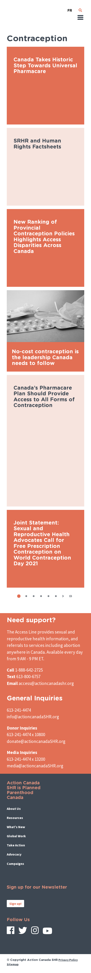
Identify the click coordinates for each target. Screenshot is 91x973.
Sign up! (15, 903)
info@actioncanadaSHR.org (33, 717)
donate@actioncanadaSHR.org (36, 741)
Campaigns (15, 863)
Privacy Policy (68, 960)
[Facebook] (10, 931)
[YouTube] (47, 932)
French (69, 8)
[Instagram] (35, 931)
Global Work (16, 836)
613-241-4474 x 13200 (26, 759)
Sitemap (13, 964)
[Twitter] (22, 932)
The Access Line (22, 632)
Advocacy (14, 854)
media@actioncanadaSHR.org (35, 766)
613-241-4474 (19, 710)
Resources (15, 818)
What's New (16, 827)
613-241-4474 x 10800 (26, 734)
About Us (14, 808)
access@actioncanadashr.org (46, 683)
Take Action (16, 845)
